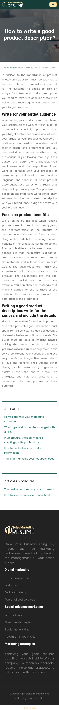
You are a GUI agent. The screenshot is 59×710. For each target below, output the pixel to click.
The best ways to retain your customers (29, 489)
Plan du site (29, 708)
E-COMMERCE (11, 68)
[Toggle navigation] (53, 4)
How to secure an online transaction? (27, 495)
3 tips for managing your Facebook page (29, 459)
